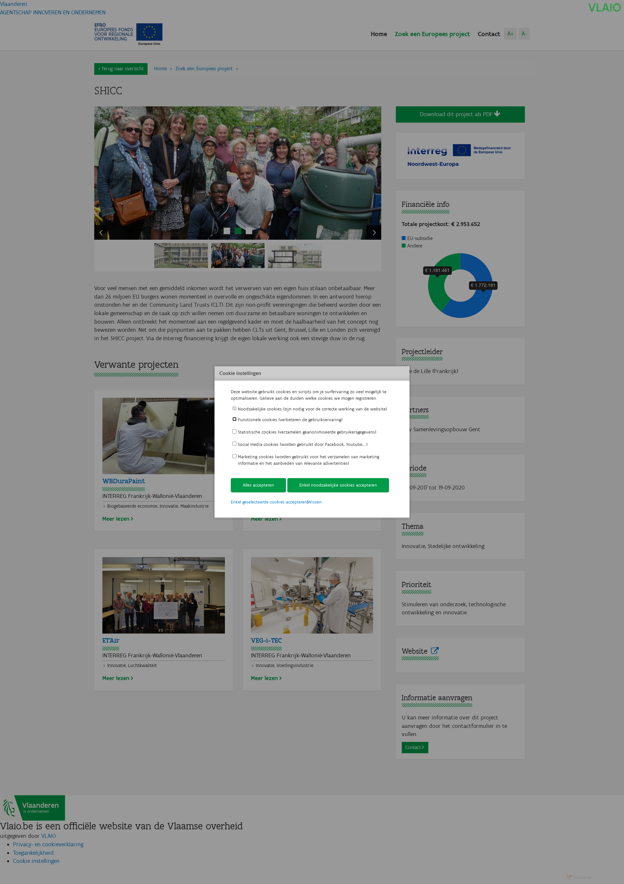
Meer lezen (115, 518)
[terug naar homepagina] (604, 7)
